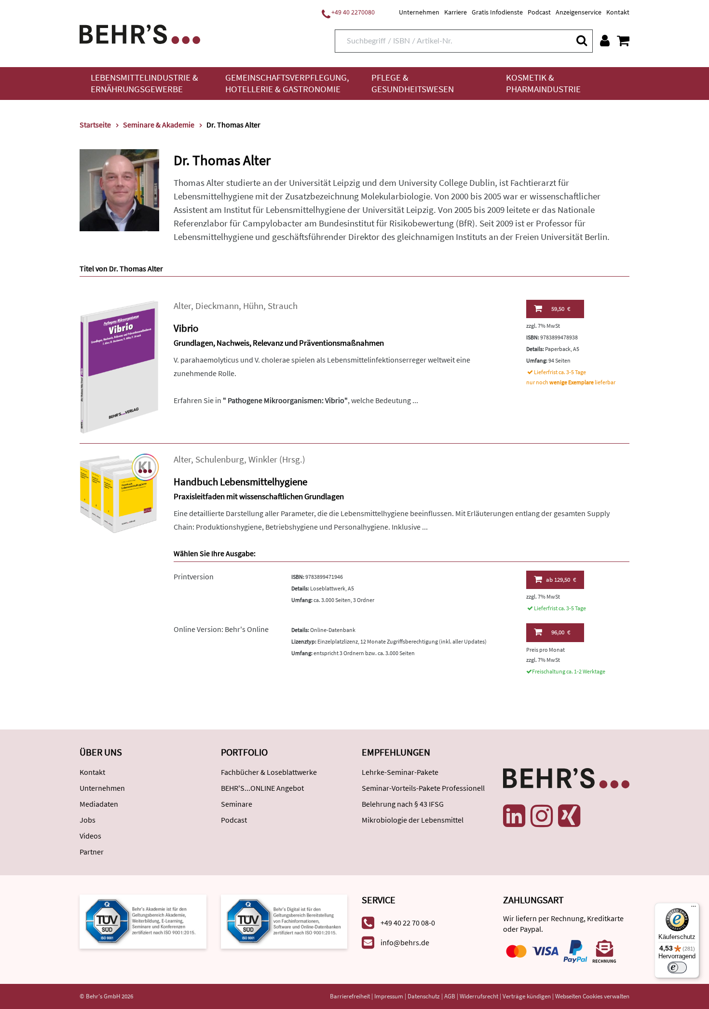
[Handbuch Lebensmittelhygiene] (119, 492)
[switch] (677, 967)
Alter (182, 305)
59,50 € (560, 309)
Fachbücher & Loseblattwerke (269, 772)
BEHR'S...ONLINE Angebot (262, 788)
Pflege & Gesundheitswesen (412, 83)
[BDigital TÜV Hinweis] (143, 920)
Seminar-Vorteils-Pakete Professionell (423, 788)
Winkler (262, 459)
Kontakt (617, 12)
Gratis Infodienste (497, 12)
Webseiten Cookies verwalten (592, 996)
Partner (92, 851)
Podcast (539, 12)
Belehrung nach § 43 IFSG (403, 804)
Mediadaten (99, 804)
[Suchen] (581, 40)
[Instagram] (542, 816)
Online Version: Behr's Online (221, 629)
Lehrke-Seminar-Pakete (400, 772)
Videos (90, 836)
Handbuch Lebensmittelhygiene (240, 481)
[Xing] (569, 816)
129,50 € (561, 579)
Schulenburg (219, 459)
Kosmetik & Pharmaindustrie (543, 83)
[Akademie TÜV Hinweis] (284, 920)
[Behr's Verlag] (140, 33)
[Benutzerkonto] (605, 40)
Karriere (455, 12)
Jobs (87, 820)
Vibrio (186, 328)
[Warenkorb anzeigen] (623, 40)
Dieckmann (217, 305)
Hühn (253, 305)
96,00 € (560, 632)
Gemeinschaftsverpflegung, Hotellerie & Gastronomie (287, 83)
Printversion (194, 576)
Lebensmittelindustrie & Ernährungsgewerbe (144, 83)
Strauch (283, 305)
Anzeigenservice (578, 12)
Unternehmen (419, 12)
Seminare (236, 804)
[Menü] (693, 908)
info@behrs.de (405, 942)
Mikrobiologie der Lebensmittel (413, 820)
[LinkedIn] (514, 816)
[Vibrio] (119, 365)
